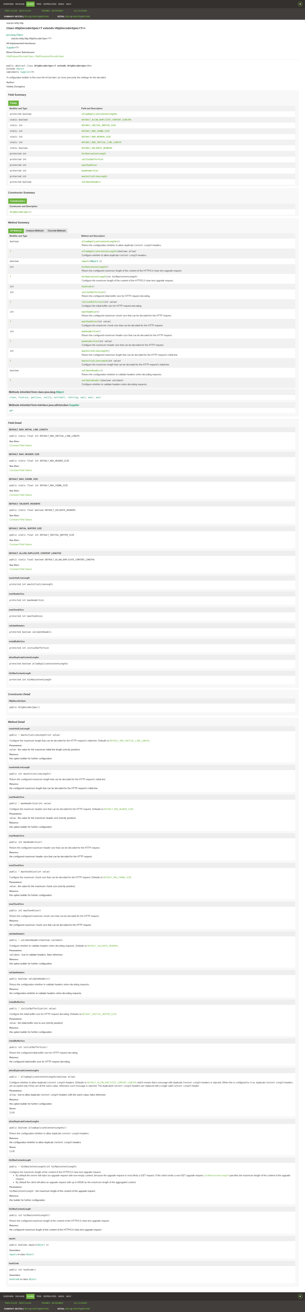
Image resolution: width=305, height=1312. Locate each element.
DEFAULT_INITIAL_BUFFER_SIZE (99, 125)
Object (20, 68)
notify (47, 397)
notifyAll (59, 397)
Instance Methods (35, 230)
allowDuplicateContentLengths (99, 114)
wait (83, 397)
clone (12, 397)
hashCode (87, 286)
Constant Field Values (20, 445)
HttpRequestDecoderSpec (20, 56)
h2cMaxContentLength (94, 153)
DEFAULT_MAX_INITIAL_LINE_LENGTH (101, 142)
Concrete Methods (57, 230)
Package (19, 4)
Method (45, 16)
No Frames (57, 11)
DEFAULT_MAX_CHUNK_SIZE (96, 131)
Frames (46, 11)
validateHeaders (91, 182)
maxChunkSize (89, 165)
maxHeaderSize (90, 170)
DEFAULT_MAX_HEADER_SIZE (96, 136)
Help (68, 4)
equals (85, 261)
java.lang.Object (14, 34)
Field (27, 16)
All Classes (80, 11)
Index (61, 4)
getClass (36, 397)
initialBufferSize (92, 159)
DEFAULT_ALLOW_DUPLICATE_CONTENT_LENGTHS (106, 119)
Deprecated (49, 4)
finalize (23, 397)
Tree (38, 4)
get (11, 410)
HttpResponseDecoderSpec (49, 56)
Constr (35, 16)
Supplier (10, 47)
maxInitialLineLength (94, 176)
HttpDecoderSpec (19, 212)
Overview (8, 4)
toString (73, 397)
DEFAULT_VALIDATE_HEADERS (97, 148)
